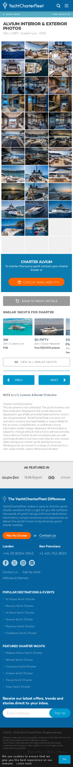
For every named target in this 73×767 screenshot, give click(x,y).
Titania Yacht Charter (19, 680)
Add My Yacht (32, 572)
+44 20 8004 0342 (18, 553)
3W (6, 340)
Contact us (47, 535)
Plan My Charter (16, 535)
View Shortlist (61, 14)
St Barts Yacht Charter (20, 612)
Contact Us (10, 572)
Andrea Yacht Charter (19, 673)
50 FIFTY (41, 340)
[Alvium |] (36, 50)
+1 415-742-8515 (53, 553)
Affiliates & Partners (15, 578)
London (8, 546)
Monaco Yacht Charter (20, 606)
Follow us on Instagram (23, 563)
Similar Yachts (13, 14)
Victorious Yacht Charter (21, 666)
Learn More (24, 763)
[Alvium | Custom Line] (13, 50)
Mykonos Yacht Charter (20, 626)
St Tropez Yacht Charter (20, 599)
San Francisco (49, 546)
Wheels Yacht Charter (19, 659)
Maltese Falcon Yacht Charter (24, 653)
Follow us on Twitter (14, 563)
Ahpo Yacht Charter (18, 686)
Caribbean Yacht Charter (21, 633)
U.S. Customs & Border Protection (35, 395)
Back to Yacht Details (39, 301)
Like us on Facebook (6, 563)
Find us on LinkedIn (32, 563)
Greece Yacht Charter (19, 619)
